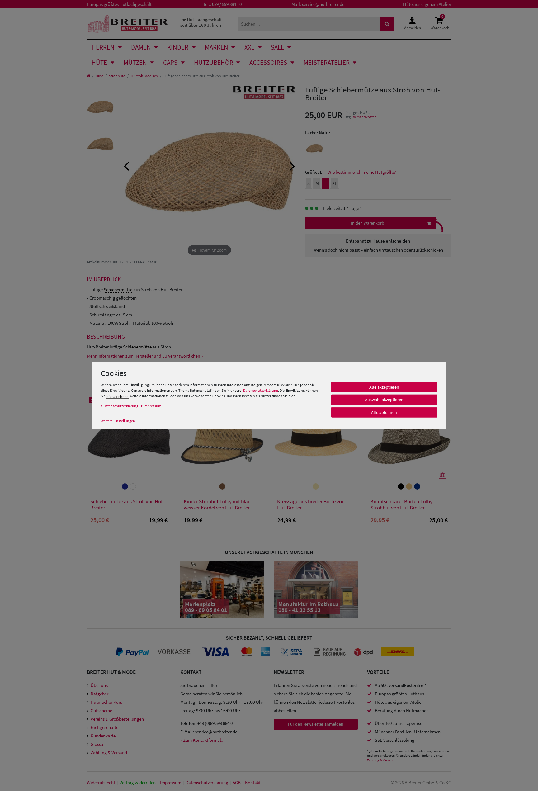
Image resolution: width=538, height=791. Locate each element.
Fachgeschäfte (104, 727)
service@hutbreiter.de (323, 4)
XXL (249, 47)
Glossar (98, 744)
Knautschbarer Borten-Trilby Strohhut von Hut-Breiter (401, 504)
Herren (103, 47)
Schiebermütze (118, 289)
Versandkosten (365, 117)
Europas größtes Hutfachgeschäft (119, 4)
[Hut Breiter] (128, 24)
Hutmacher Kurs (106, 702)
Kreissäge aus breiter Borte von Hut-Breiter (311, 504)
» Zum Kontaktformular (202, 740)
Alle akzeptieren (384, 387)
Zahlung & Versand (109, 752)
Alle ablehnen (384, 412)
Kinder (177, 47)
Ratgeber (99, 694)
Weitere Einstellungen (118, 420)
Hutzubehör (213, 62)
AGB (237, 782)
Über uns (99, 685)
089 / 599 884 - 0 (227, 4)
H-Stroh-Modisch (144, 75)
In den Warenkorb (367, 223)
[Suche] (387, 24)
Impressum (170, 782)
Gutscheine (101, 710)
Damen (141, 47)
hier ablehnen (117, 396)
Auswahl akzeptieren (384, 399)
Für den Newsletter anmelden (315, 724)
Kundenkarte (103, 736)
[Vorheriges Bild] (126, 165)
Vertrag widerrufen (138, 782)
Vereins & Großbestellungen (117, 719)
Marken (216, 47)
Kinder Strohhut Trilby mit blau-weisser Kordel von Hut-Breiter (218, 504)
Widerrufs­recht (101, 782)
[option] (100, 107)
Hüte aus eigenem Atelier (427, 4)
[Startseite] (88, 75)
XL (334, 183)
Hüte (99, 62)
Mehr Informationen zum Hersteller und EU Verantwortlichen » (145, 356)
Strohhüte (117, 75)
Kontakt (253, 782)
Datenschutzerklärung (260, 390)
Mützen (135, 62)
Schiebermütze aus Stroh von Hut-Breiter (127, 504)
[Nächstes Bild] (292, 165)
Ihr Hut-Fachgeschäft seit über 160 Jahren (201, 22)
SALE (277, 47)
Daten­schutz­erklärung (207, 782)
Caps (170, 62)
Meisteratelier (327, 62)
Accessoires (268, 62)
